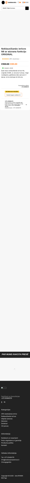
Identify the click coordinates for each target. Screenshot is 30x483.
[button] (3, 2)
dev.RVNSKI (19, 476)
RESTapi (4, 478)
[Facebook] (1, 402)
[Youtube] (4, 402)
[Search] (27, 8)
